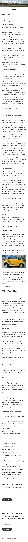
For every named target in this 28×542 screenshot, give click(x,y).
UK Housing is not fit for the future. (13, 21)
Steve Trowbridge (12, 2)
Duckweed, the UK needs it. (9, 443)
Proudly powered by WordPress (9, 538)
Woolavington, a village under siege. (11, 446)
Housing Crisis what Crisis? (8, 449)
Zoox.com (4, 210)
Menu (14, 9)
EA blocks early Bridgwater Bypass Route (12, 469)
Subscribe (7, 500)
